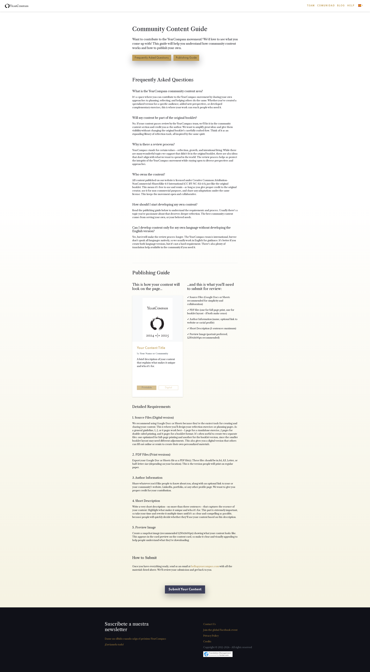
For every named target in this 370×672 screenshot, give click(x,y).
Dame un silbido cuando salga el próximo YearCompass (135, 638)
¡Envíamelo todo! (114, 644)
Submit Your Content (185, 589)
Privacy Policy (211, 635)
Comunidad (326, 6)
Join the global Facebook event (220, 629)
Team (311, 6)
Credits (207, 641)
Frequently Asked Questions (152, 58)
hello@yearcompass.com (205, 566)
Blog (341, 6)
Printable (147, 388)
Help (351, 6)
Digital (168, 388)
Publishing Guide (186, 58)
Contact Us (209, 624)
